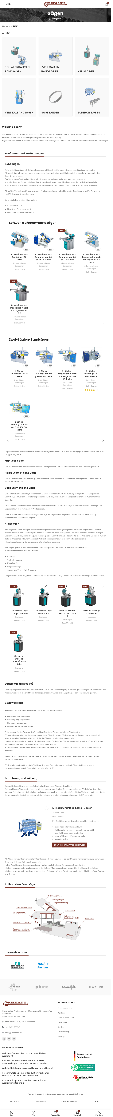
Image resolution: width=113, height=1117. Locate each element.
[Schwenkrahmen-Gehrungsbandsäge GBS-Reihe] (67, 240)
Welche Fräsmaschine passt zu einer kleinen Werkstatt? (24, 1054)
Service (61, 1027)
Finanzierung (63, 1031)
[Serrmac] (69, 987)
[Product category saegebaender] (55, 97)
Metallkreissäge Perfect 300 (44, 612)
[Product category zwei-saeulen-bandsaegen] (55, 56)
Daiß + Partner (19, 269)
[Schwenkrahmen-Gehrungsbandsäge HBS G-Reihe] (43, 240)
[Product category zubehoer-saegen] (92, 97)
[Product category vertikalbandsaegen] (19, 97)
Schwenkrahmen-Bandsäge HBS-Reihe (19, 257)
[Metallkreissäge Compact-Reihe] (19, 596)
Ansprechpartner (65, 1008)
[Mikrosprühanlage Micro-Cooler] (29, 827)
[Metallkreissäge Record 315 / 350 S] (67, 596)
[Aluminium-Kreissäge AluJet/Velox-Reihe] (19, 642)
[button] (69, 845)
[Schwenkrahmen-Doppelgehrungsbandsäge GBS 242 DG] (19, 291)
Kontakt (61, 1013)
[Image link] (83, 1055)
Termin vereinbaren (66, 1017)
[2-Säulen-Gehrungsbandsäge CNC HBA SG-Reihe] (19, 407)
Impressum (14, 1101)
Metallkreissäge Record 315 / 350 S (67, 613)
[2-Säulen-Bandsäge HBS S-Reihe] (19, 357)
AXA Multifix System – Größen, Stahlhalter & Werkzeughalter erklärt (24, 1081)
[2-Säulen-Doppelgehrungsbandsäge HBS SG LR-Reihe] (67, 357)
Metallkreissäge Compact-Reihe (19, 612)
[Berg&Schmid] (17, 965)
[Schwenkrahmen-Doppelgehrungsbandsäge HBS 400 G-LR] (91, 240)
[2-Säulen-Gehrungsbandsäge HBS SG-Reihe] (43, 357)
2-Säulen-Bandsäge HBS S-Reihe (19, 374)
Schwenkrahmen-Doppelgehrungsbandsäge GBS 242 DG (19, 309)
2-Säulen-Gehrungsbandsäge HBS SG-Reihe (43, 374)
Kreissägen (19, 617)
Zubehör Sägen (58, 812)
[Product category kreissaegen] (92, 56)
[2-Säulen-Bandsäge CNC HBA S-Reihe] (91, 357)
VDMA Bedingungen (69, 1101)
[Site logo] (55, 4)
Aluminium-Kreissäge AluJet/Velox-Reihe (19, 660)
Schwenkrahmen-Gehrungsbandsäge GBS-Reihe (67, 257)
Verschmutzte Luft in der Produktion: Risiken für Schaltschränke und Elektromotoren (25, 1074)
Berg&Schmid (67, 269)
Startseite (6, 26)
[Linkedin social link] (14, 1039)
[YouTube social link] (9, 1039)
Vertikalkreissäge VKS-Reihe (91, 612)
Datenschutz (41, 1101)
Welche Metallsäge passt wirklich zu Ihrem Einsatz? (27, 1068)
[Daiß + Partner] (43, 965)
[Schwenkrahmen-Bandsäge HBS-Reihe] (19, 240)
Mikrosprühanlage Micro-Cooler (72, 808)
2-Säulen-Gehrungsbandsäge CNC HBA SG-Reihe (19, 426)
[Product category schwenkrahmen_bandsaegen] (19, 56)
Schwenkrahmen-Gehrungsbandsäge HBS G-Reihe (43, 257)
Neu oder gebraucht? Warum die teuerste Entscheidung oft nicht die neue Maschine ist (24, 1062)
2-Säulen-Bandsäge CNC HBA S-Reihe (91, 374)
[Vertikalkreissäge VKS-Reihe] (91, 596)
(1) (97, 390)
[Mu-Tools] (14, 987)
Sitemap (61, 1036)
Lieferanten (62, 1022)
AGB (97, 1101)
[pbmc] (41, 987)
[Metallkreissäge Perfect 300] (43, 596)
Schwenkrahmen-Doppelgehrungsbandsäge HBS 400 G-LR (91, 258)
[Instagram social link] (4, 1039)
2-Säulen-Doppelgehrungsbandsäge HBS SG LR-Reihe (67, 375)
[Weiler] (96, 987)
